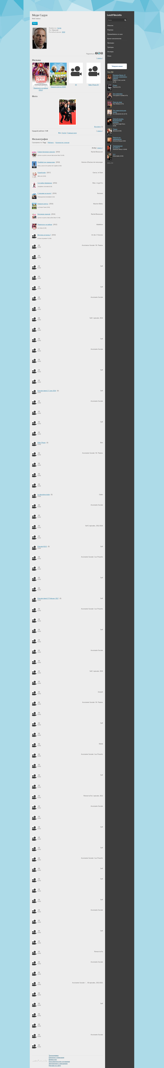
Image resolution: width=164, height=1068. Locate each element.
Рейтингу (51, 142)
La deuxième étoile (44, 494)
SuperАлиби (42, 172)
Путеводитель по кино (115, 34)
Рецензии (110, 30)
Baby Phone (42, 442)
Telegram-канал (117, 66)
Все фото (97, 127)
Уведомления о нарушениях (58, 1063)
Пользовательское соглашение (59, 1061)
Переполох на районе (45, 224)
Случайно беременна (45, 183)
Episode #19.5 (42, 546)
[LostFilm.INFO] (82, 5)
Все (59, 133)
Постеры (110, 51)
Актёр (59, 28)
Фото (109, 56)
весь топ (110, 163)
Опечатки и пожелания (56, 1057)
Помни (115, 129)
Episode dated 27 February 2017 (48, 598)
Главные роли (72, 133)
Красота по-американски (117, 138)
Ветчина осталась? (44, 235)
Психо (115, 85)
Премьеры (110, 43)
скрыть (99, 58)
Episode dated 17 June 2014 (47, 391)
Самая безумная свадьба (46, 152)
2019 (63, 32)
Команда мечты (43, 204)
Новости (110, 25)
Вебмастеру (53, 1059)
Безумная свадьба (44, 214)
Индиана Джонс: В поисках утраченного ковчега (120, 76)
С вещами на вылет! (44, 193)
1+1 (114, 154)
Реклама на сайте (55, 1065)
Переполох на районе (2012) (40, 89)
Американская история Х (117, 146)
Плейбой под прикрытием (46, 162)
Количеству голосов (62, 142)
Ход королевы (117, 94)
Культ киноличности (114, 38)
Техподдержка (53, 1055)
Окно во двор (117, 102)
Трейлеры (110, 47)
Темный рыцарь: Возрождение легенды (118, 120)
